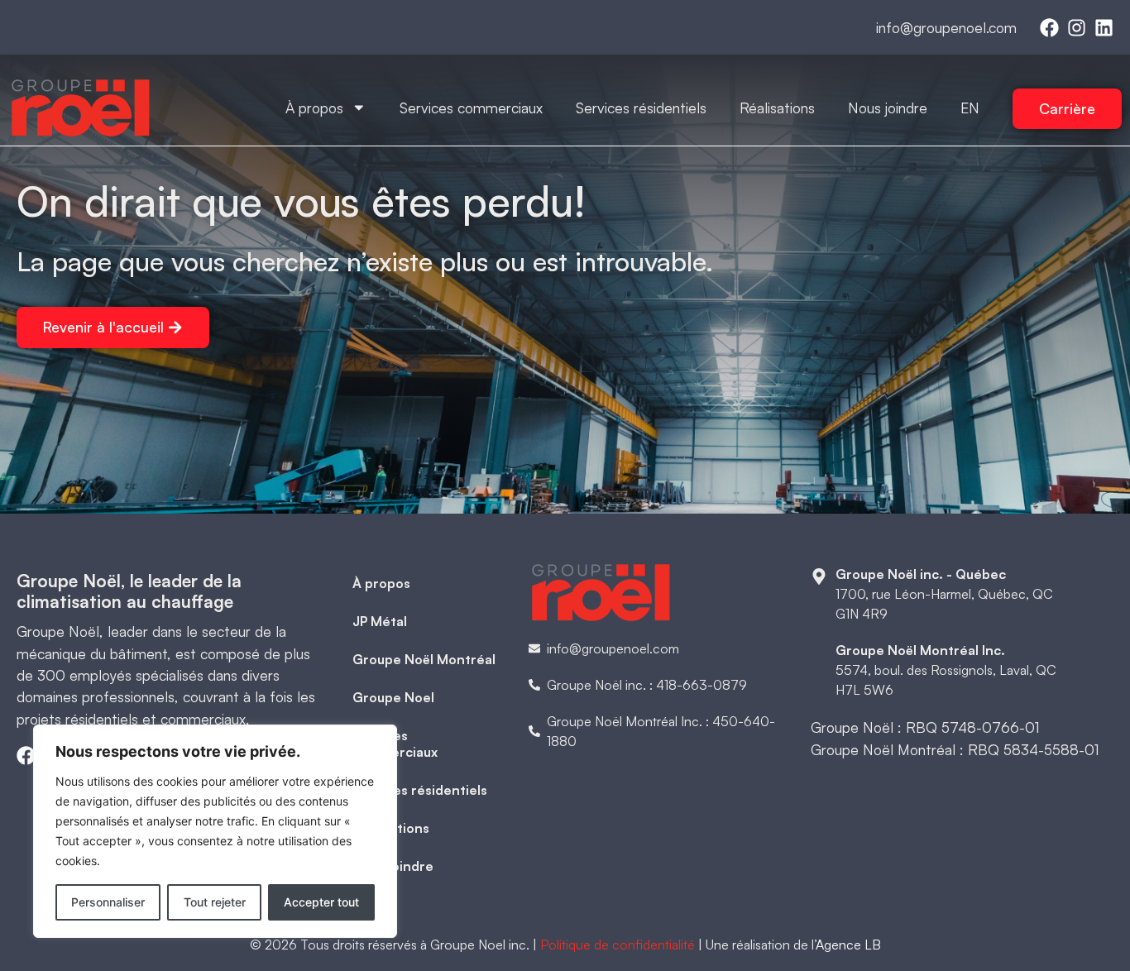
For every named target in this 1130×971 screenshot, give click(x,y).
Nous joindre (887, 107)
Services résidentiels (641, 107)
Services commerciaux (471, 107)
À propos (314, 107)
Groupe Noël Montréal (424, 659)
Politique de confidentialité (617, 944)
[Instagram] (1076, 27)
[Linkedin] (1103, 27)
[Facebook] (1049, 27)
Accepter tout (321, 902)
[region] (215, 831)
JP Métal (379, 621)
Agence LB (848, 944)
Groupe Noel (393, 697)
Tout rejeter (215, 902)
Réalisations (777, 107)
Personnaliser (108, 902)
